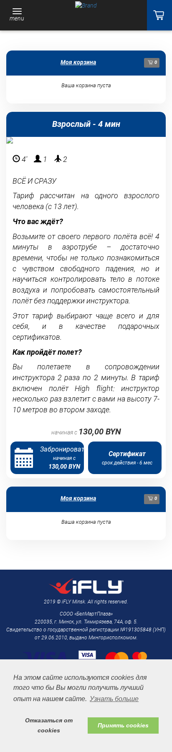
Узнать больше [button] (114, 698)
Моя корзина (78, 62)
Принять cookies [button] (123, 725)
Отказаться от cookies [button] (49, 725)
